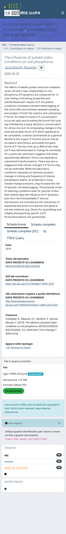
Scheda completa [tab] (43, 224)
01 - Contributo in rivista (19, 48)
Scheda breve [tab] (16, 224)
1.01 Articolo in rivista (49, 48)
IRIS (4, 44)
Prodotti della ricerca (22, 44)
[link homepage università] (22, 13)
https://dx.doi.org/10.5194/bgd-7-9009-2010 (30, 283)
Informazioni (15, 423)
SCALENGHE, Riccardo (20, 67)
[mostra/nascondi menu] (62, 13)
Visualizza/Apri (13, 391)
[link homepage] (11, 5)
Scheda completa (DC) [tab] (22, 231)
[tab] (45, 231)
